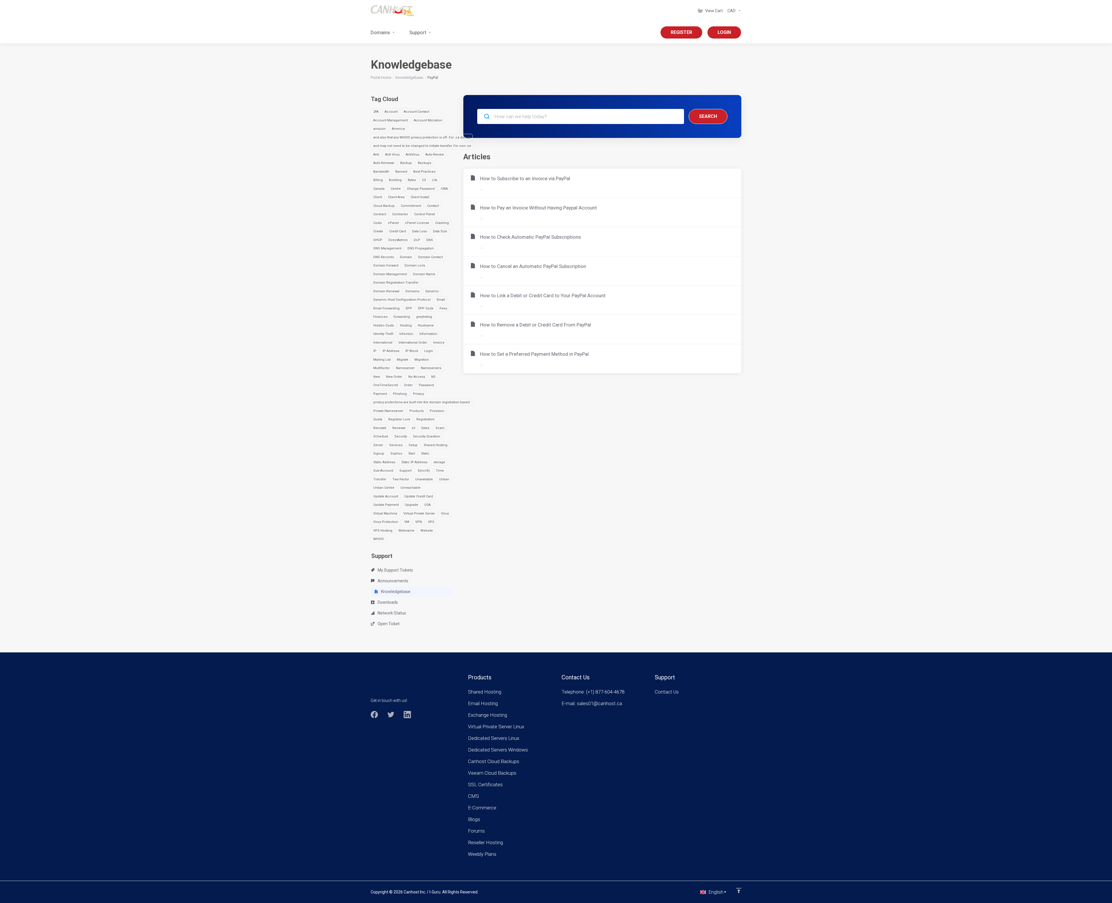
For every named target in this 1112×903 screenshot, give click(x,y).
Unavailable (424, 479)
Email (441, 300)
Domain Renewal (386, 291)
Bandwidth (381, 172)
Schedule (380, 436)
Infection (406, 334)
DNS (429, 240)
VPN (418, 522)
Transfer (379, 479)
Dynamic (432, 291)
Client (377, 197)
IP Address (391, 351)
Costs (377, 223)
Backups (424, 163)
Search (708, 116)
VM (406, 522)
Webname (406, 530)
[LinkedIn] (407, 714)
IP (374, 351)
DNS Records (383, 257)
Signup (378, 453)
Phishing (400, 394)
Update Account (385, 496)
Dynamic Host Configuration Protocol (402, 300)
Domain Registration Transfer (395, 282)
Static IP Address (414, 462)
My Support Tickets (395, 570)
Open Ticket (388, 623)
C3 (424, 180)
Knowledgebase (409, 77)
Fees (443, 308)
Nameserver (405, 368)
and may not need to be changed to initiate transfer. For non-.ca (422, 146)
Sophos (396, 453)
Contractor (400, 214)
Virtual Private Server (419, 513)
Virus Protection (385, 522)
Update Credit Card (418, 496)
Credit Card (397, 231)
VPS (431, 522)
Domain (406, 257)
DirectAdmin (398, 240)
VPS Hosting (382, 530)
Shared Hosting (435, 445)
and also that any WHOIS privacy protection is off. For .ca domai (421, 137)
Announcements (392, 581)
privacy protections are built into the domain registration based (421, 402)
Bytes (412, 180)
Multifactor (381, 368)
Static (425, 453)
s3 (413, 428)
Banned (401, 172)
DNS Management (387, 248)
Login (428, 351)
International (382, 342)
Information (428, 334)
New (376, 377)
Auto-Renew (434, 154)
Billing (378, 180)
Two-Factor (400, 479)
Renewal (398, 428)
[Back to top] (738, 890)
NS (433, 377)
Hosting (406, 325)
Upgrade (411, 505)
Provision (437, 411)
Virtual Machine (385, 513)
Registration (425, 419)
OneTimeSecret (385, 385)
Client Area (396, 197)
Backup (406, 163)
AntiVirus (412, 154)
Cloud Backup (384, 206)
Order (408, 385)
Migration (421, 360)
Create (378, 231)
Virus (445, 513)
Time (440, 471)
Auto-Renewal (383, 163)
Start (411, 453)
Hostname (426, 325)
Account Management (390, 120)
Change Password (421, 189)
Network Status (391, 613)
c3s (434, 180)
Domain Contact (430, 257)
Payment (380, 394)
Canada (379, 189)
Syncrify (424, 471)
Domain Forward (385, 265)
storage (439, 462)
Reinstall (379, 428)
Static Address (384, 462)
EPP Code (426, 308)
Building (395, 180)
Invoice (439, 342)
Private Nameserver (388, 411)
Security (400, 436)
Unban (444, 479)
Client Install (420, 197)
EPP (409, 308)
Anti (376, 154)
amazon (379, 129)
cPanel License (417, 223)
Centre (396, 189)
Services (396, 445)
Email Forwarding (386, 308)
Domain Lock (415, 265)
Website (426, 530)
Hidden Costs (383, 325)
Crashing (442, 223)
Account (391, 112)
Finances (380, 317)
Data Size (440, 231)
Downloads (387, 602)
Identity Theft (383, 334)
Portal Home (381, 77)
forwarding (402, 317)
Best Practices (424, 172)
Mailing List (382, 360)
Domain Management (390, 274)
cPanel (393, 223)
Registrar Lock (399, 419)
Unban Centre (383, 488)
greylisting (424, 317)
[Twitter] (391, 714)
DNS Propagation (420, 248)
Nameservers (431, 368)
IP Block (411, 351)
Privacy (418, 394)
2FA (375, 112)
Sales (425, 428)
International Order (412, 342)
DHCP (377, 240)
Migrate (402, 360)
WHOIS (378, 539)
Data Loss (419, 231)
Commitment (411, 206)
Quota (377, 419)
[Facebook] (374, 714)
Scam (440, 428)
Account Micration (428, 120)
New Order (394, 377)
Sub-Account (383, 471)
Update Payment (386, 505)
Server (378, 445)
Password (426, 385)
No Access (416, 377)
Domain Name (424, 274)
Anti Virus (392, 154)
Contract (379, 214)
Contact (433, 206)
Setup (413, 445)
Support (405, 471)
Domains (412, 291)
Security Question (426, 436)
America (398, 129)
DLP (417, 240)
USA (427, 505)
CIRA (444, 189)
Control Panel (424, 214)
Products (416, 411)
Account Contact (416, 112)
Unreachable (410, 488)
